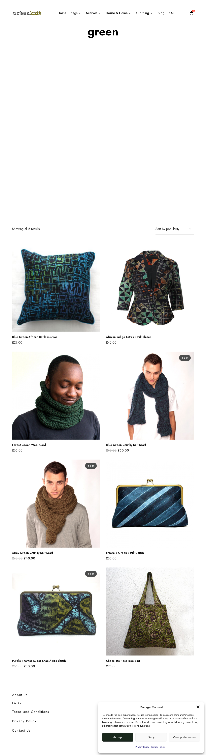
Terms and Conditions (30, 711)
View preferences (184, 737)
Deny (151, 737)
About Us (20, 695)
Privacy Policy (142, 747)
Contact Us (21, 730)
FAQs (16, 703)
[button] (198, 707)
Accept (118, 737)
